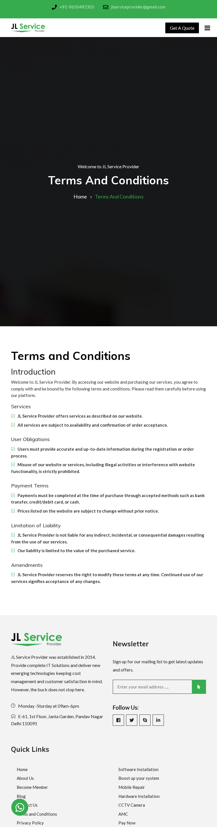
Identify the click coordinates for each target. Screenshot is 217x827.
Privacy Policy (30, 822)
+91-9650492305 (77, 6)
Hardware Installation (139, 796)
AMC (123, 814)
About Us (25, 778)
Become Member (32, 787)
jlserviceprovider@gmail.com (138, 6)
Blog (21, 796)
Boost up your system (138, 778)
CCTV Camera (131, 804)
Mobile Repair (131, 787)
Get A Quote (182, 27)
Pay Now (126, 822)
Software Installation (138, 769)
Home (80, 196)
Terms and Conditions (37, 814)
